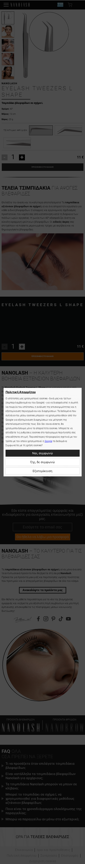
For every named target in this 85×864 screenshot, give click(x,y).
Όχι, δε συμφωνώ (42, 462)
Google (48, 441)
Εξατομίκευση (42, 471)
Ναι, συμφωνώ (42, 453)
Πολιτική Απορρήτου (21, 392)
